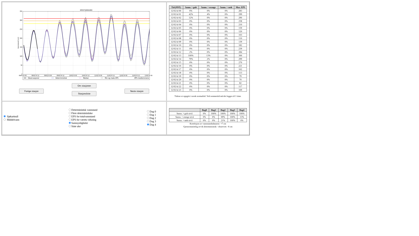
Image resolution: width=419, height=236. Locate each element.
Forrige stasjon (31, 91)
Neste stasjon (136, 91)
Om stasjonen (84, 86)
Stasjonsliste (84, 93)
